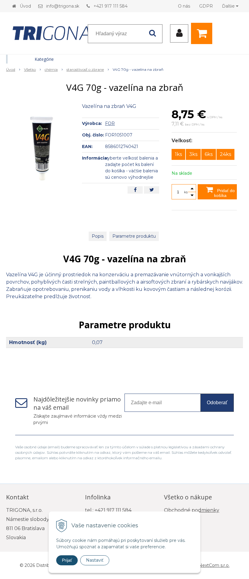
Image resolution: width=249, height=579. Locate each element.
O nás (184, 6)
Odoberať (217, 402)
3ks (193, 154)
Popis (98, 236)
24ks (225, 154)
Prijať (67, 560)
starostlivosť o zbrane (85, 69)
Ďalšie (229, 6)
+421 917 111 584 (111, 6)
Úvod (25, 6)
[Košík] (203, 33)
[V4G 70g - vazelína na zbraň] (41, 148)
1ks (178, 154)
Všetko (30, 69)
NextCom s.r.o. (214, 565)
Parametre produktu (134, 236)
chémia (51, 69)
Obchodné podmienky (191, 510)
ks (186, 192)
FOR (110, 123)
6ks (209, 154)
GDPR (206, 6)
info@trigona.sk (62, 6)
